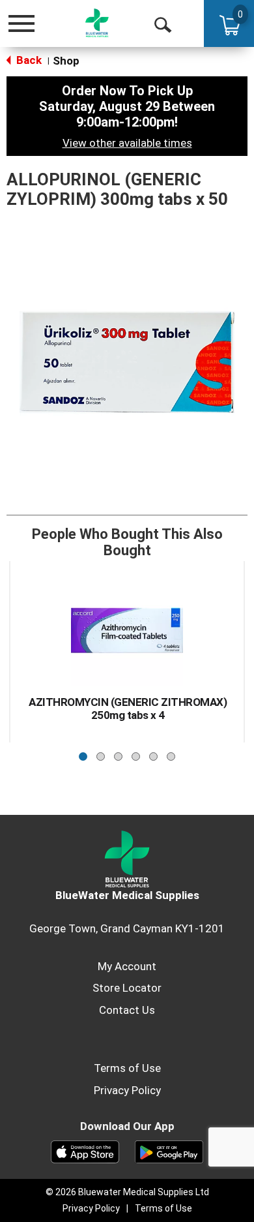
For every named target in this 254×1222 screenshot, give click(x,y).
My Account (127, 966)
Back (28, 60)
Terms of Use (127, 1068)
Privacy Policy (127, 1090)
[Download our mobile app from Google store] (169, 1150)
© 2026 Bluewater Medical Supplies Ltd (127, 1192)
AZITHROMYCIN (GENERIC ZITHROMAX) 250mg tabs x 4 (128, 708)
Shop (66, 60)
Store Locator (127, 987)
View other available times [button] (127, 142)
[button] (83, 753)
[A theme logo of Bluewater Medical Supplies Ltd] (97, 23)
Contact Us (127, 1009)
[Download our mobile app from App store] (85, 1150)
